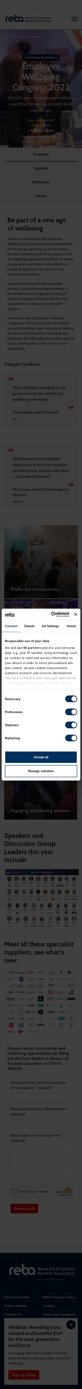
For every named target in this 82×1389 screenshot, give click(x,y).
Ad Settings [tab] (50, 626)
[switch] (71, 712)
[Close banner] (75, 614)
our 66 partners (29, 648)
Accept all (41, 757)
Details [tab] (29, 626)
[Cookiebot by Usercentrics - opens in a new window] (52, 614)
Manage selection (41, 771)
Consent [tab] (11, 626)
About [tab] (71, 626)
